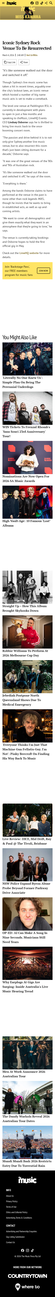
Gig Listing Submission (15, 1237)
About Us (10, 1196)
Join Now (43, 270)
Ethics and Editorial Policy (16, 1212)
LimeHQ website (29, 253)
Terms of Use (11, 1207)
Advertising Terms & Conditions (19, 1217)
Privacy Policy (11, 1201)
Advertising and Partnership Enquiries (21, 1231)
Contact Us (10, 1242)
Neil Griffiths (32, 55)
